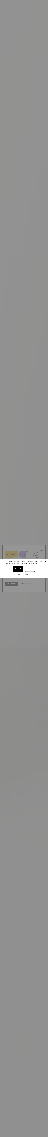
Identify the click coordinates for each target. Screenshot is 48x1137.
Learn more (32, 563)
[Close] (46, 561)
